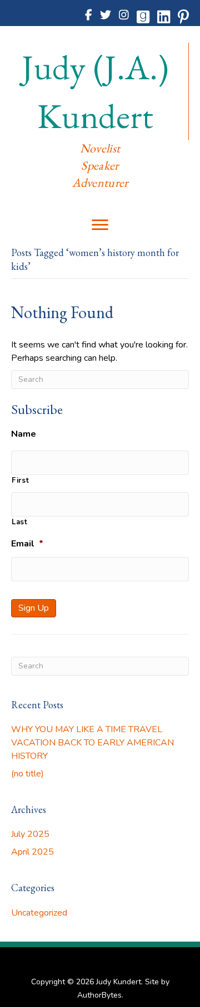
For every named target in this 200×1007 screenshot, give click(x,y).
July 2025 (30, 834)
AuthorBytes (99, 995)
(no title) (27, 774)
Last (20, 522)
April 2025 (32, 852)
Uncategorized (39, 913)
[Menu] (100, 225)
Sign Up (33, 608)
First (20, 480)
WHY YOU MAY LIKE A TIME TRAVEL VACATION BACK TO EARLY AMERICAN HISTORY (92, 742)
